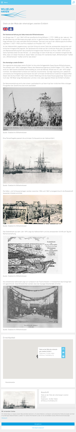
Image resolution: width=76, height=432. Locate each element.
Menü (6, 2)
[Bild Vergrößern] (19, 402)
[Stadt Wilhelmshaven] (13, 13)
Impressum (4, 418)
